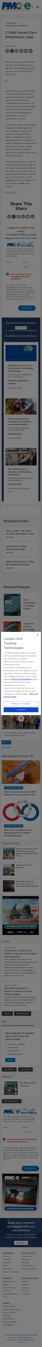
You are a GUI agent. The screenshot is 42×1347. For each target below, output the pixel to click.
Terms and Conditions (21, 679)
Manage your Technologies (21, 704)
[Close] (37, 634)
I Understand (21, 710)
